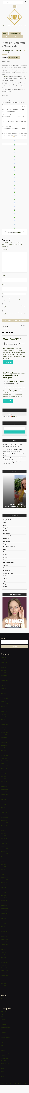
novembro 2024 (4, 678)
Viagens (5, 584)
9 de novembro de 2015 (12, 381)
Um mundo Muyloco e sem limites (13, 458)
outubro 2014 (4, 941)
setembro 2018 (4, 822)
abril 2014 (3, 957)
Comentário (5, 249)
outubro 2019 (4, 791)
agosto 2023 (4, 711)
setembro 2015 (4, 913)
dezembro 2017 (4, 846)
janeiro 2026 (4, 662)
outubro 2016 (4, 882)
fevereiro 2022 (4, 732)
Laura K (4, 33)
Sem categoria (7, 568)
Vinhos (5, 586)
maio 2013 (3, 983)
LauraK (19, 50)
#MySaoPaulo (7, 520)
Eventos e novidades (15, 33)
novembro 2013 (4, 970)
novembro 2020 (4, 763)
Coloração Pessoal (8, 536)
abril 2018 (3, 835)
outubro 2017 (4, 851)
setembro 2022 (4, 724)
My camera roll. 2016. (10, 453)
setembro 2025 (4, 665)
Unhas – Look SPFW (12, 339)
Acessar (3, 998)
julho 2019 (3, 799)
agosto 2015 (4, 916)
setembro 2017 (4, 853)
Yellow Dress (17, 232)
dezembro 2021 (4, 737)
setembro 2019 (4, 794)
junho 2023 (3, 716)
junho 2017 (3, 861)
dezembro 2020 (4, 760)
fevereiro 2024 (4, 698)
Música (5, 557)
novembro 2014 (4, 939)
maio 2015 (3, 923)
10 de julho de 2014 (8, 50)
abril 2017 (3, 866)
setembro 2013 (4, 975)
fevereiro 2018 (4, 841)
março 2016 (4, 897)
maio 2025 (3, 670)
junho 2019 (3, 802)
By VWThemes (22, 1083)
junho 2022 (3, 727)
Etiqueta (5, 544)
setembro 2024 (4, 680)
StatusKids (6, 570)
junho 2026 (3, 657)
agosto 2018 (4, 825)
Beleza (5, 525)
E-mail (4, 284)
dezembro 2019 (4, 786)
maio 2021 (3, 747)
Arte (4, 522)
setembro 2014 (4, 944)
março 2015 (4, 928)
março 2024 (4, 696)
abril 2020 (3, 778)
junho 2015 (3, 921)
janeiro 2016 (4, 903)
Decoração (6, 541)
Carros (5, 530)
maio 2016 (3, 892)
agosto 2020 (4, 768)
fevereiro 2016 (4, 900)
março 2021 (4, 753)
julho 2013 (3, 978)
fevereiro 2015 (4, 931)
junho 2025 (3, 667)
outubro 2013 (4, 972)
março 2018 (4, 838)
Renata (5, 76)
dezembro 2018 (4, 815)
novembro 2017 (4, 848)
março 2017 (4, 869)
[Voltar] (3, 491)
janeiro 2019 (4, 812)
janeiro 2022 (4, 734)
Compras (6, 538)
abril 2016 (3, 895)
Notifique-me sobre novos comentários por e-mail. (14, 307)
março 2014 (4, 960)
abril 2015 (3, 926)
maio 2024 (3, 690)
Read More (8, 363)
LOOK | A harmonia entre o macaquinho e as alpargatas (14, 375)
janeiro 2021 (4, 758)
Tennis (5, 578)
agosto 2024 (4, 683)
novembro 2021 (4, 740)
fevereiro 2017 (4, 872)
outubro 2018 (4, 820)
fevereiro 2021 (4, 755)
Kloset (5, 549)
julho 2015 (3, 918)
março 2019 (4, 809)
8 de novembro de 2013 (12, 343)
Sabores (5, 565)
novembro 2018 (4, 817)
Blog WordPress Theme (9, 1083)
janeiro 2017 (4, 874)
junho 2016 (3, 890)
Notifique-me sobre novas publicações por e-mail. (14, 314)
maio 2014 (3, 954)
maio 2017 (3, 864)
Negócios (6, 560)
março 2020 (4, 781)
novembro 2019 (4, 789)
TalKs (5, 576)
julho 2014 (3, 949)
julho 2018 (3, 828)
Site (3, 293)
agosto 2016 (4, 884)
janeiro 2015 (4, 934)
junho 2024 (3, 688)
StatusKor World (8, 573)
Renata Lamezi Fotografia (19, 231)
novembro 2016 (4, 879)
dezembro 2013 (4, 967)
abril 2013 (3, 985)
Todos (5, 581)
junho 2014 (3, 952)
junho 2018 (3, 830)
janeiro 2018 (4, 843)
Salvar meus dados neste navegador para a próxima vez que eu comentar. (14, 300)
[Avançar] (25, 491)
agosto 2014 (4, 947)
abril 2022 (3, 729)
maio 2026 (3, 659)
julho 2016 (3, 887)
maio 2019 (3, 804)
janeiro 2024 (4, 701)
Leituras (5, 552)
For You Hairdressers (16, 234)
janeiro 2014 (4, 965)
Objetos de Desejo (8, 562)
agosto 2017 (4, 856)
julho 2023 (3, 714)
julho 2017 (3, 859)
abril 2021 (3, 750)
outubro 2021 (4, 742)
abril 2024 (3, 693)
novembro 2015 (4, 908)
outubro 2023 (4, 706)
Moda (5, 554)
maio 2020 (3, 776)
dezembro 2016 (4, 877)
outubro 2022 (4, 722)
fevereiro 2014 (4, 962)
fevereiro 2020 (4, 784)
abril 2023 (3, 719)
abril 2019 (3, 807)
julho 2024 (3, 685)
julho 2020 (3, 771)
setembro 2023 (4, 709)
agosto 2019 (4, 797)
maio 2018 (3, 833)
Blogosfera (6, 528)
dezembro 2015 (4, 905)
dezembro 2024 (4, 675)
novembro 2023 (4, 703)
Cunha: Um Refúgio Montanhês (12, 462)
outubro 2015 (4, 910)
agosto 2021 (4, 745)
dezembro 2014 (4, 936)
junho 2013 (3, 980)
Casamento (6, 533)
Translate (14, 416)
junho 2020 (3, 773)
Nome (4, 275)
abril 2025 (3, 672)
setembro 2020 (4, 765)
